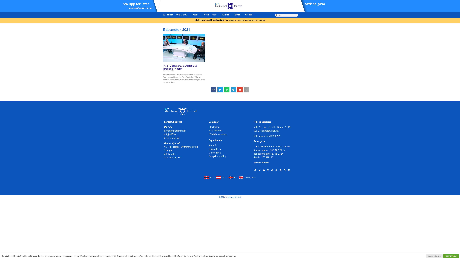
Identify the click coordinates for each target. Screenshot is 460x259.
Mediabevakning (218, 134)
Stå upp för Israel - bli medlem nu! (138, 6)
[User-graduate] (289, 170)
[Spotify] (280, 170)
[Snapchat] (285, 170)
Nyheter (225, 15)
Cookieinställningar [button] (434, 256)
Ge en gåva (215, 152)
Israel (237, 15)
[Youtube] (264, 170)
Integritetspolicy (217, 156)
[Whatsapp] (276, 170)
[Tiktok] (272, 170)
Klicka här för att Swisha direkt (274, 146)
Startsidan (214, 127)
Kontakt (213, 145)
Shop (214, 15)
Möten (206, 15)
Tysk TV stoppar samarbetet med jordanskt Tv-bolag (180, 67)
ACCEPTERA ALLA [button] (451, 256)
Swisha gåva (315, 4)
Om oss (248, 15)
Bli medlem (168, 15)
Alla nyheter (215, 130)
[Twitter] (259, 170)
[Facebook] (255, 170)
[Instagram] (268, 170)
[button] (213, 89)
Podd (195, 15)
